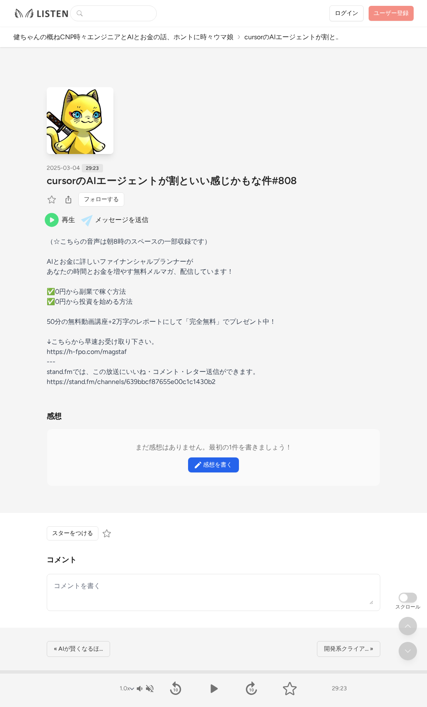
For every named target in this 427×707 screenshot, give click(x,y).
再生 (68, 220)
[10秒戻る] (175, 688)
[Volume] (145, 689)
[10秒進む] (252, 688)
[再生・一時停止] (213, 688)
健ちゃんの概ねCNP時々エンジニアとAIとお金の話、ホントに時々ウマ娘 (123, 37)
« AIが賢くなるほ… (78, 648)
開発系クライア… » (348, 648)
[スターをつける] (52, 199)
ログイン (346, 13)
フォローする (101, 199)
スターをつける (72, 533)
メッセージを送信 (121, 220)
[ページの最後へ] (408, 651)
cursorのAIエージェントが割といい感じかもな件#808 (172, 180)
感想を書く (217, 464)
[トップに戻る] (408, 626)
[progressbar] (213, 672)
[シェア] (68, 199)
